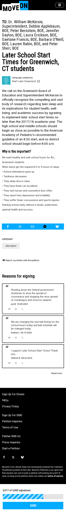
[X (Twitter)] (13, 457)
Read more (56, 373)
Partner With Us (11, 436)
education (10, 245)
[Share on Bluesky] (57, 226)
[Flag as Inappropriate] (16, 309)
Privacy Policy (10, 406)
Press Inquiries (11, 442)
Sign (33, 505)
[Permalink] (22, 309)
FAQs (5, 400)
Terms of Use (10, 427)
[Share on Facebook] (8, 226)
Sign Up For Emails (13, 394)
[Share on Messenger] (45, 226)
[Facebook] (4, 457)
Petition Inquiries (12, 421)
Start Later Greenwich (24, 81)
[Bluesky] (22, 457)
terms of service (55, 476)
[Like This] (9, 309)
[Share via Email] (33, 226)
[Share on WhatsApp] (20, 226)
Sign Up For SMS (12, 415)
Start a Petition (11, 448)
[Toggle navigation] (59, 5)
